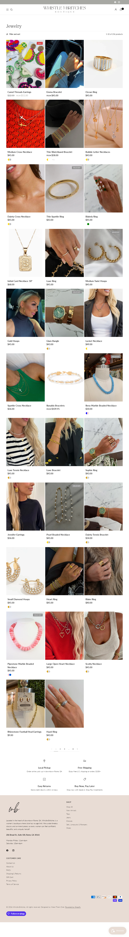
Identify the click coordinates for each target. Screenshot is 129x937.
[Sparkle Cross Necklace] (25, 377)
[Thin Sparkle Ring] (64, 188)
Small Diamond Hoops (19, 599)
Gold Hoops (13, 341)
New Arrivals (71, 810)
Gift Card (9, 877)
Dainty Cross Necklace (19, 216)
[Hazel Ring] (64, 704)
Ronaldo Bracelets (55, 405)
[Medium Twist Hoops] (103, 253)
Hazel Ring (51, 731)
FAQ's (8, 870)
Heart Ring (51, 599)
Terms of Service (12, 884)
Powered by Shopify (73, 907)
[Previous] (8, 64)
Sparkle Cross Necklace (19, 405)
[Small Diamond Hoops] (25, 571)
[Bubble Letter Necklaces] (103, 124)
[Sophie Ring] (103, 442)
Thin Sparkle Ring (55, 216)
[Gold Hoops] (25, 313)
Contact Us (10, 863)
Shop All (69, 807)
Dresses (69, 821)
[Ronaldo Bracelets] (64, 377)
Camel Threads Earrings (19, 92)
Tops (68, 814)
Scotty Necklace (94, 664)
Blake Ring (91, 599)
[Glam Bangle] (64, 313)
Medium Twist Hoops (96, 281)
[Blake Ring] (103, 571)
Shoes (68, 828)
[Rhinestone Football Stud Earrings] (25, 704)
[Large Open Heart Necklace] (64, 636)
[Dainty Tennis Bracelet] (103, 507)
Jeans (68, 817)
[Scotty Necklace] (103, 636)
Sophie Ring (91, 470)
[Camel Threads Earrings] (25, 64)
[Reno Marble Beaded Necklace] (103, 377)
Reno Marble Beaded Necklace (101, 405)
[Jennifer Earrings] (25, 507)
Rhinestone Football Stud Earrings (24, 731)
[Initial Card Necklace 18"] (25, 253)
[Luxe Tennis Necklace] (25, 442)
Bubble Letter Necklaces (98, 152)
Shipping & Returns (13, 874)
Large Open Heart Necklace (60, 664)
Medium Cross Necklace (20, 152)
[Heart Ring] (64, 571)
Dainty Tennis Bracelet (97, 534)
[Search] (11, 10)
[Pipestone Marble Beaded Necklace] (25, 636)
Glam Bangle (52, 341)
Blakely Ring (92, 216)
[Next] (43, 64)
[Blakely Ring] (103, 188)
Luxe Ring (51, 281)
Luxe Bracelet (53, 470)
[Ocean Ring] (103, 64)
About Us (10, 866)
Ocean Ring (91, 92)
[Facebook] (115, 2)
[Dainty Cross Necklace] (25, 188)
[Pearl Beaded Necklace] (64, 507)
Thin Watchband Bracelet (59, 152)
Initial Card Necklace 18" (20, 281)
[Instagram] (119, 2)
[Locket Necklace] (103, 313)
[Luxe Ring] (64, 253)
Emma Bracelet (54, 92)
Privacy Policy (11, 881)
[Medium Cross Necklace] (25, 124)
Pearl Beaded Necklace (58, 534)
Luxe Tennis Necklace (18, 470)
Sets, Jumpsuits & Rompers (76, 824)
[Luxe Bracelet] (64, 442)
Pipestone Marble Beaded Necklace (21, 665)
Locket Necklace (94, 341)
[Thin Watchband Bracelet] (64, 124)
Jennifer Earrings (16, 534)
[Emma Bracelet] (64, 64)
